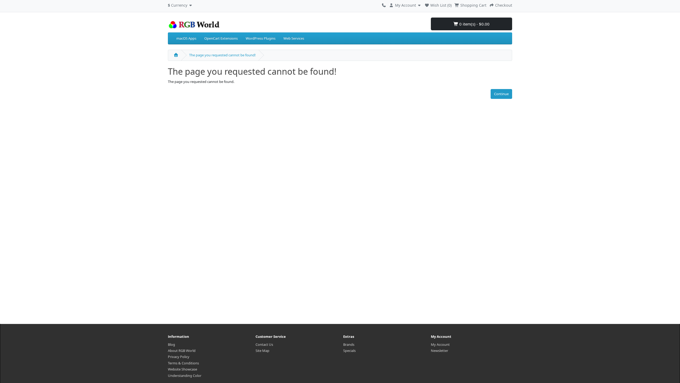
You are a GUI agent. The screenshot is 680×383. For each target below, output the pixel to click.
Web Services (293, 38)
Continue (501, 93)
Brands (348, 344)
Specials (349, 350)
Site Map (262, 350)
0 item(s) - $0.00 (474, 24)
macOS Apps (186, 38)
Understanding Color (184, 375)
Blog (171, 344)
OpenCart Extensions (221, 38)
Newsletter (439, 350)
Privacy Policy (178, 356)
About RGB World (182, 350)
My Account (440, 344)
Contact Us (264, 344)
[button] (180, 4)
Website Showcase (182, 369)
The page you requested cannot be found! (222, 55)
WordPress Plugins (260, 38)
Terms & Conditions (183, 363)
